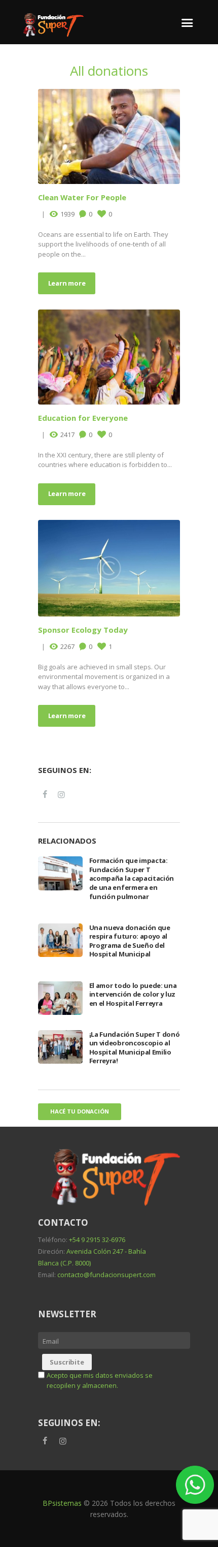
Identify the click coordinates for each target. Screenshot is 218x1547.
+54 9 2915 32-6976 (97, 1239)
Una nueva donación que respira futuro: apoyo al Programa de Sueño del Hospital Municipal (129, 941)
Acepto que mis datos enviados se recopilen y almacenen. (100, 1380)
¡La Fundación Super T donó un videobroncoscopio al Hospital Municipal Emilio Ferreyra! (134, 1048)
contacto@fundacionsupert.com (106, 1274)
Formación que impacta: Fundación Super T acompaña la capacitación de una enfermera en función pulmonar (131, 878)
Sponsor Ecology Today (83, 630)
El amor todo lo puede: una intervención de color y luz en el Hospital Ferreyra (133, 994)
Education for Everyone (83, 418)
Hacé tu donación (79, 1111)
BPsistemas (62, 1503)
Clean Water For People (82, 197)
